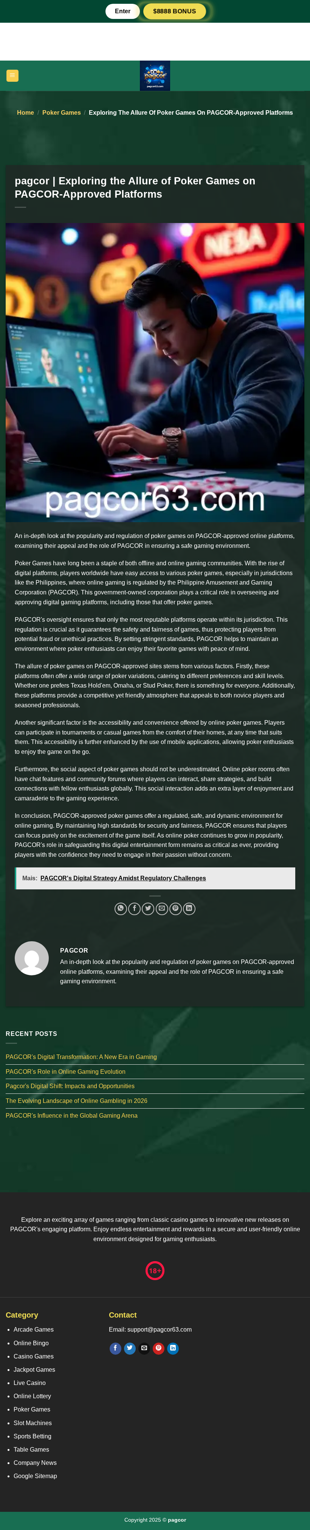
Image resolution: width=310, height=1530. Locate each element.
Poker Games (61, 112)
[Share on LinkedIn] (189, 909)
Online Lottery (32, 1396)
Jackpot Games (34, 1369)
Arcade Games (34, 1329)
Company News (35, 1463)
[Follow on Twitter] (130, 1349)
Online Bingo (31, 1343)
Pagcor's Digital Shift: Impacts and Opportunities (70, 1086)
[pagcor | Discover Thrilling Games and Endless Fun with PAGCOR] (155, 76)
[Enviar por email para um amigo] (162, 909)
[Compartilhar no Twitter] (148, 909)
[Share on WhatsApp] (121, 909)
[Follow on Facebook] (115, 1349)
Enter (122, 11)
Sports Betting (32, 1436)
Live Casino (30, 1383)
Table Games (31, 1449)
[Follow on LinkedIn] (173, 1349)
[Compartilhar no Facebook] (134, 909)
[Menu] (12, 76)
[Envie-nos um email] (144, 1349)
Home (25, 112)
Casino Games (34, 1356)
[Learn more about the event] (155, 41)
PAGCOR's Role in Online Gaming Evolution (66, 1071)
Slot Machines (33, 1423)
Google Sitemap (35, 1476)
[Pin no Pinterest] (175, 909)
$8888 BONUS (174, 11)
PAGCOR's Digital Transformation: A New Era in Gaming (81, 1057)
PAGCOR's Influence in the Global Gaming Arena (72, 1115)
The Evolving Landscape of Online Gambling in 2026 (76, 1101)
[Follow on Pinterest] (158, 1349)
